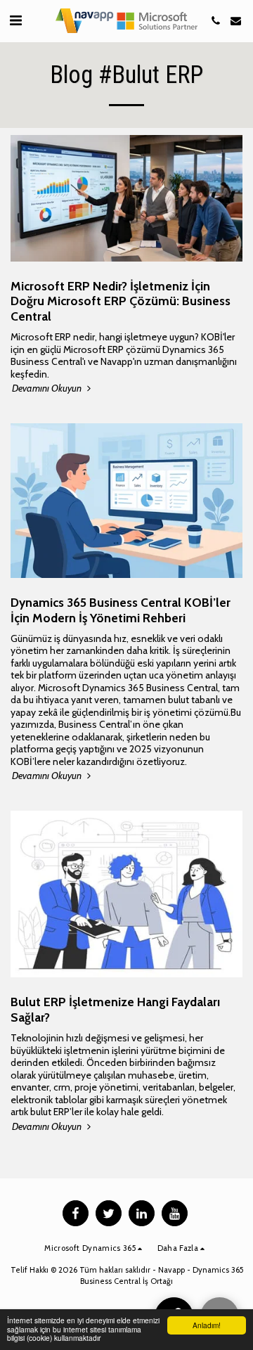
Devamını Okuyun (48, 388)
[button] (15, 20)
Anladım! (207, 1325)
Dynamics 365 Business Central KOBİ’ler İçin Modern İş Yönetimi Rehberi (121, 610)
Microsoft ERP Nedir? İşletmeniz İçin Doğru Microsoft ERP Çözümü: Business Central (121, 301)
